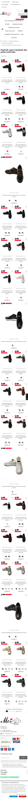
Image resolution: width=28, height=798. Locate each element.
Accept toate (13, 796)
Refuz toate (22, 796)
